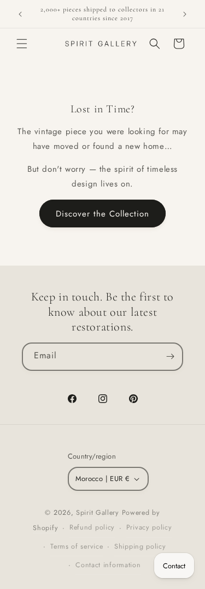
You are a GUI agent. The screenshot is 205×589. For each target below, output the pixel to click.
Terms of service (76, 546)
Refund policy (92, 527)
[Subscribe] (170, 356)
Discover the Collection (102, 214)
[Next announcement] (185, 14)
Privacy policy (149, 527)
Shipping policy (140, 546)
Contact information (107, 565)
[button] (22, 44)
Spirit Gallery (99, 513)
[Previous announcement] (20, 14)
